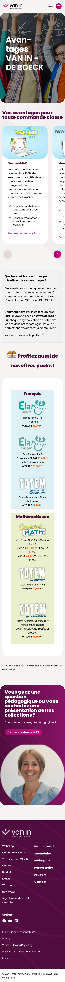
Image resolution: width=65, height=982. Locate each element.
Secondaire (42, 853)
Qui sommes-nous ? (14, 852)
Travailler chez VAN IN (15, 859)
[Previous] (7, 254)
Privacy (6, 938)
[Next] (57, 254)
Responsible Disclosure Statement (21, 951)
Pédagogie (42, 860)
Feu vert (40, 874)
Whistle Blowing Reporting (17, 945)
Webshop (8, 846)
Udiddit (6, 872)
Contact (7, 865)
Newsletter (8, 891)
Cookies (6, 958)
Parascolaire (43, 867)
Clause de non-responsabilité (18, 932)
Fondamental (44, 846)
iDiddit (6, 878)
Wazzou (7, 885)
